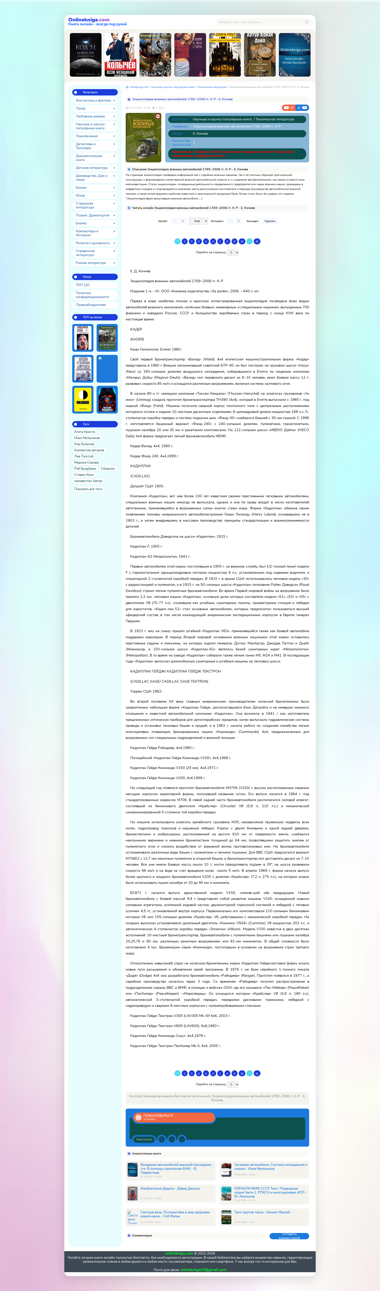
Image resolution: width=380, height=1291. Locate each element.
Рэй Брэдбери (85, 468)
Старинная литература (85, 205)
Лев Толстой (83, 456)
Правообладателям (91, 305)
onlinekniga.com (139, 87)
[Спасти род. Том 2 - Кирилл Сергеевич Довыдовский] (82, 338)
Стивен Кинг (84, 475)
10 (242, 241)
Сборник (108, 468)
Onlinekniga (97, 21)
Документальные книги (89, 158)
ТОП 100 (82, 285)
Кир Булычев (84, 444)
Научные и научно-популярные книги (91, 126)
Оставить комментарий (289, 1236)
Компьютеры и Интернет (87, 233)
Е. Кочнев (200, 133)
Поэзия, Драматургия (92, 215)
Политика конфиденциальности (92, 295)
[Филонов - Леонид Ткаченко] (82, 400)
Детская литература (91, 168)
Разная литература (91, 263)
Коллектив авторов (89, 450)
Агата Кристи (84, 432)
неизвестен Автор (88, 481)
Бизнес (81, 187)
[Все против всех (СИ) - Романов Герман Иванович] (107, 338)
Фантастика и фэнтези (93, 100)
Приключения (87, 136)
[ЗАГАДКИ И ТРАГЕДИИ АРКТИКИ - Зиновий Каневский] (82, 369)
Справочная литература (85, 253)
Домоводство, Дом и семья (91, 177)
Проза (81, 108)
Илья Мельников (87, 438)
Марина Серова (86, 462)
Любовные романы (90, 116)
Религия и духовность (93, 243)
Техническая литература (212, 87)
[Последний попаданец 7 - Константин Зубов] (107, 400)
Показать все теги (88, 489)
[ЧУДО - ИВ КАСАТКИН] (295, 55)
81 (257, 241)
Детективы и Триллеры (86, 146)
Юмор (80, 195)
